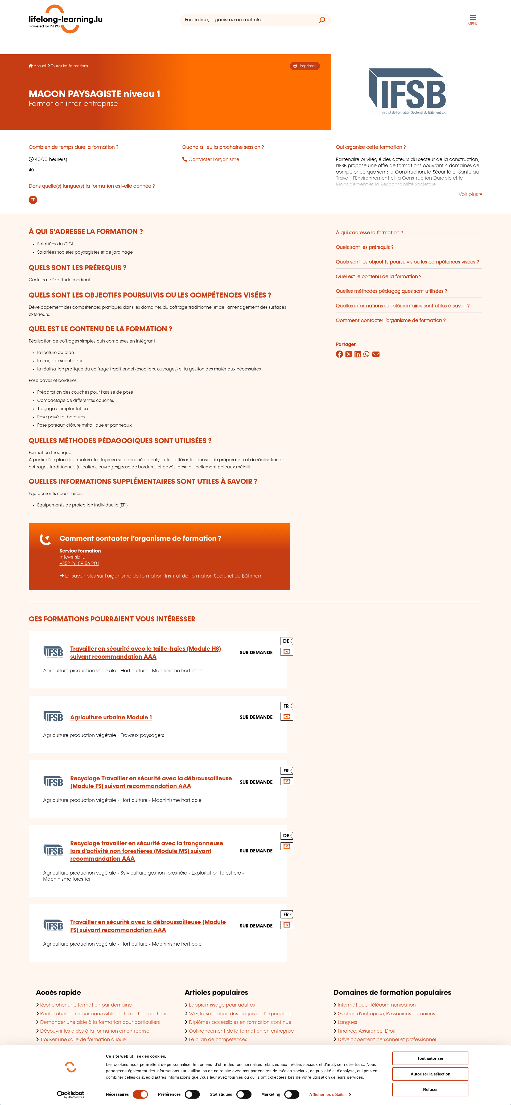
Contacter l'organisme (213, 159)
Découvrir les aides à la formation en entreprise (94, 1031)
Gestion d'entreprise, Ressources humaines (386, 1014)
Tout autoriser (430, 1058)
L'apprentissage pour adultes (222, 1005)
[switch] (192, 1094)
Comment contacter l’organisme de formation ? (391, 320)
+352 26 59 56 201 (79, 563)
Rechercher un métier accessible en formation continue (104, 1014)
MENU (473, 24)
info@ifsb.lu (72, 557)
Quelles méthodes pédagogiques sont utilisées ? (391, 291)
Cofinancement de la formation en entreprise (241, 1031)
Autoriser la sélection (430, 1074)
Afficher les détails (326, 1094)
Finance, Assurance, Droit (367, 1031)
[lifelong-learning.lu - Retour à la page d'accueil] (66, 20)
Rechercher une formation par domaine (86, 1005)
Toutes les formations (69, 66)
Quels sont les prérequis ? (365, 247)
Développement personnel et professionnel (387, 1039)
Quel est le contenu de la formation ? (379, 276)
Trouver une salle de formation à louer (83, 1039)
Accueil (40, 66)
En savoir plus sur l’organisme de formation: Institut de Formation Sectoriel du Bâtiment (164, 576)
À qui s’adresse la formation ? (369, 232)
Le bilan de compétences (218, 1039)
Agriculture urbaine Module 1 (111, 718)
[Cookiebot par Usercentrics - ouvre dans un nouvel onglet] (70, 1095)
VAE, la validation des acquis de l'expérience (240, 1014)
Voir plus (469, 194)
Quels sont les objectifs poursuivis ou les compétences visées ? (407, 262)
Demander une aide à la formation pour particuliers (100, 1022)
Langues (347, 1022)
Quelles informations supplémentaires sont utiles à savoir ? (403, 306)
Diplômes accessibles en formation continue (240, 1022)
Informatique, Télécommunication (377, 1005)
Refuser (430, 1089)
